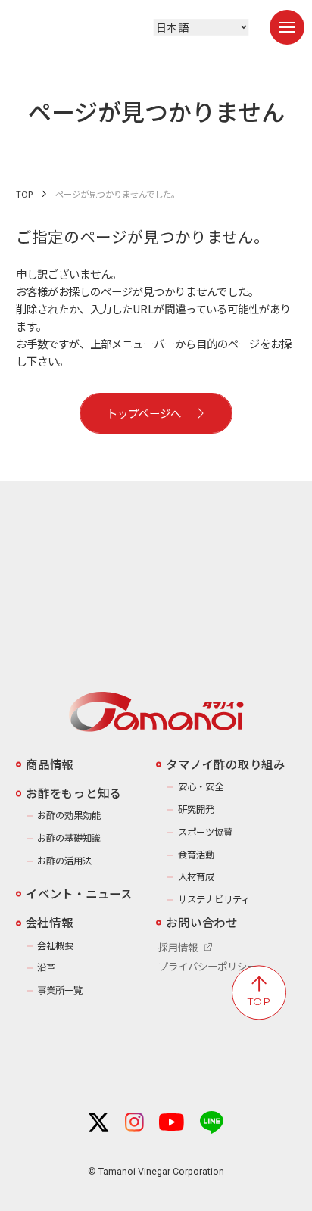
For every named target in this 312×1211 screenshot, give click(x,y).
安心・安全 (200, 786)
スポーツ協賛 (205, 832)
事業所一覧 (60, 990)
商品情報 (49, 763)
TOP (24, 194)
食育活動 (196, 854)
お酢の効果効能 (69, 815)
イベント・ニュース (79, 893)
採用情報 (178, 947)
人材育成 (196, 876)
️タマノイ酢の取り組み (225, 763)
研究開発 (196, 809)
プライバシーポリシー (207, 966)
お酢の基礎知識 (69, 838)
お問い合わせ (202, 922)
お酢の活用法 (64, 860)
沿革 (46, 967)
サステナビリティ (213, 899)
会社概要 (55, 945)
